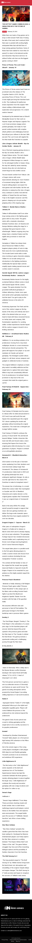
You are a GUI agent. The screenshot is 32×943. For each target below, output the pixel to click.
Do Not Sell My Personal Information (18, 939)
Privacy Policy (5, 939)
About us (18, 941)
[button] (29, 3)
